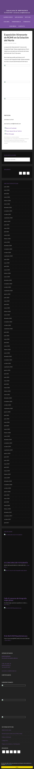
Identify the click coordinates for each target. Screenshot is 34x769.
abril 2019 (6, 467)
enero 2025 (7, 242)
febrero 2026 (7, 200)
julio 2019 (6, 457)
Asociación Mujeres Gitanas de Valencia (17, 6)
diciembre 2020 (8, 398)
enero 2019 (7, 477)
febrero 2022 (7, 349)
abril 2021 (6, 384)
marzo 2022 (7, 346)
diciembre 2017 (8, 512)
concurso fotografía (18, 138)
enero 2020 (7, 436)
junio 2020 (6, 418)
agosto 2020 (7, 411)
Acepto (17, 767)
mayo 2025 (6, 228)
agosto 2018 (7, 491)
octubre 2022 (7, 325)
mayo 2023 (6, 301)
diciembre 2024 (8, 245)
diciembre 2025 (8, 207)
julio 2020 (6, 415)
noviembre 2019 (8, 443)
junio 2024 (6, 259)
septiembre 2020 (8, 408)
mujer (21, 141)
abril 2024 (6, 266)
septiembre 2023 (8, 290)
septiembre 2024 (8, 256)
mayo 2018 (6, 498)
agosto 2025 (7, 221)
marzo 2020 (7, 429)
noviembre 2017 (8, 515)
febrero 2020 (7, 432)
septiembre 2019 (8, 450)
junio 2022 (6, 335)
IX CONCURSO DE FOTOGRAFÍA (16, 563)
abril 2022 (6, 342)
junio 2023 (6, 297)
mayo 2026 (6, 190)
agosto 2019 (7, 453)
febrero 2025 (7, 238)
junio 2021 (6, 377)
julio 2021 (6, 373)
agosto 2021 (7, 370)
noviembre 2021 (8, 360)
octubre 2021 (7, 363)
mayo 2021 (6, 380)
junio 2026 (6, 186)
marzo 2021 (7, 387)
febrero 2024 (7, 273)
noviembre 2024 (8, 249)
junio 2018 (6, 495)
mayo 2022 (6, 339)
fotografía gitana (15, 141)
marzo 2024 (7, 270)
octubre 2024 (7, 252)
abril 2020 (6, 425)
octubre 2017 (7, 519)
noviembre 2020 (8, 401)
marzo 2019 (7, 470)
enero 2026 (7, 204)
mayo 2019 (6, 464)
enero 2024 (7, 276)
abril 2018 (6, 502)
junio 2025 (6, 224)
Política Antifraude (6, 737)
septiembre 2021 (8, 367)
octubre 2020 (7, 405)
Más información (9, 764)
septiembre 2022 (8, 328)
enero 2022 (7, 353)
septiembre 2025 (8, 217)
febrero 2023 (7, 311)
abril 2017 (6, 522)
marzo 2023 (7, 308)
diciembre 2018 (8, 481)
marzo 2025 (7, 235)
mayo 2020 (6, 422)
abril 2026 (6, 193)
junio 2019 (6, 460)
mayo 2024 (6, 263)
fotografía (7, 141)
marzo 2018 (7, 505)
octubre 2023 (7, 287)
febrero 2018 (7, 508)
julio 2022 (6, 332)
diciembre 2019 (8, 439)
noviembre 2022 (8, 321)
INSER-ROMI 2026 (6, 730)
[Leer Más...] (7, 604)
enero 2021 (7, 394)
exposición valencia (19, 140)
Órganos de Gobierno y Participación (11, 744)
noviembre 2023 (8, 283)
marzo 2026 (7, 197)
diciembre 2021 (8, 356)
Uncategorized (15, 137)
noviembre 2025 (8, 211)
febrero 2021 (7, 391)
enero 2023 (7, 314)
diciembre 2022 (8, 318)
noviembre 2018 (8, 484)
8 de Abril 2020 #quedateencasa (15, 636)
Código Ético (5, 740)
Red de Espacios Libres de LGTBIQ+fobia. (12, 733)
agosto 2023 (7, 294)
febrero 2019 (7, 474)
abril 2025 (6, 231)
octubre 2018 (7, 488)
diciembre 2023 (8, 280)
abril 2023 (6, 304)
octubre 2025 (7, 214)
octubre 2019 (7, 446)
